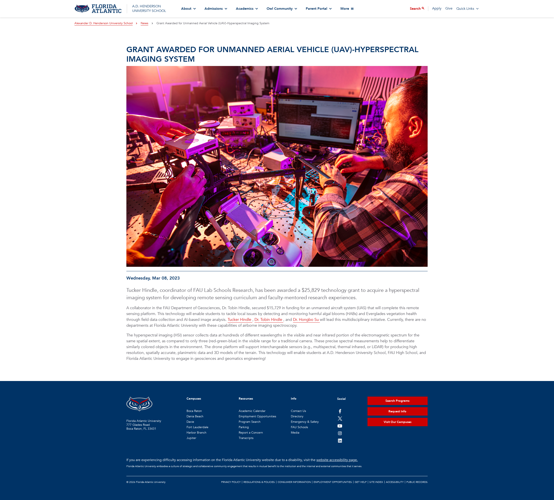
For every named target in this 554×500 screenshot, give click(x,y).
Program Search (250, 422)
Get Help (361, 482)
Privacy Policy (231, 482)
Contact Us (298, 411)
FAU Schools (299, 427)
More (344, 8)
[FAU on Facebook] (340, 411)
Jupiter (191, 438)
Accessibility (395, 482)
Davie (190, 422)
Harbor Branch (196, 433)
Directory (297, 416)
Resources (246, 399)
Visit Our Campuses (397, 422)
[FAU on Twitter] (340, 418)
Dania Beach (195, 416)
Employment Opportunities (257, 416)
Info (293, 399)
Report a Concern (251, 433)
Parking (244, 427)
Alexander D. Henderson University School (103, 23)
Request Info (397, 411)
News (144, 23)
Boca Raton (194, 411)
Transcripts (246, 438)
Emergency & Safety (305, 422)
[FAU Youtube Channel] (340, 426)
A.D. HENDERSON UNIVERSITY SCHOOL (149, 8)
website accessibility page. (337, 460)
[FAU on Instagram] (340, 433)
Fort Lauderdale (197, 427)
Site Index (376, 482)
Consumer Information (294, 482)
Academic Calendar (252, 411)
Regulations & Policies (259, 482)
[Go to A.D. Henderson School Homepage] (97, 8)
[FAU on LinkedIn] (340, 440)
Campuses (194, 399)
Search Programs (397, 401)
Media (295, 433)
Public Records (417, 482)
